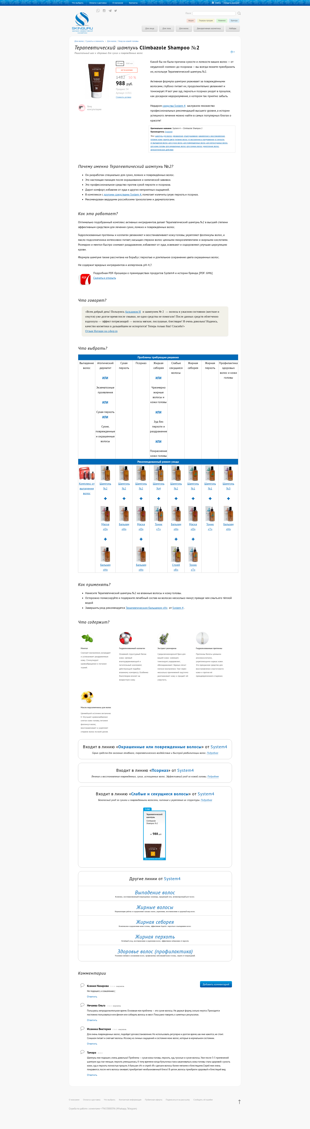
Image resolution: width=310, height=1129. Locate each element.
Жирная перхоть (155, 936)
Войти (218, 2)
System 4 (178, 608)
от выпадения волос (159, 143)
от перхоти (219, 139)
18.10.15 (100, 1053)
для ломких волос (194, 146)
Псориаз (160, 770)
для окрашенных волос (176, 146)
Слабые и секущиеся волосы (160, 794)
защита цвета (168, 139)
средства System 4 (174, 105)
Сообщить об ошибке (203, 1100)
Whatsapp (121, 1108)
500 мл (129, 63)
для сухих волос (175, 143)
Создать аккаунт (231, 2)
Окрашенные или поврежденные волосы (160, 746)
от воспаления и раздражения (201, 139)
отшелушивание (191, 136)
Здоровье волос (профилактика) (155, 951)
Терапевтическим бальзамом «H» (147, 608)
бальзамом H (133, 311)
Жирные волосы (155, 907)
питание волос (181, 139)
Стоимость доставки (123, 97)
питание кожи (156, 139)
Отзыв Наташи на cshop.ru (101, 331)
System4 (168, 131)
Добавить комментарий (216, 984)
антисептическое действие (162, 149)
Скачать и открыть (104, 278)
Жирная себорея (155, 922)
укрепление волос (211, 146)
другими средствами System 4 (122, 194)
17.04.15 (109, 1006)
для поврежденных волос (194, 143)
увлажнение (178, 136)
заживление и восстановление (211, 136)
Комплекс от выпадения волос (87, 488)
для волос (167, 136)
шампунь (159, 136)
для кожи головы (158, 146)
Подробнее (212, 753)
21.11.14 (113, 986)
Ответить (92, 996)
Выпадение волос (155, 892)
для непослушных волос (216, 143)
